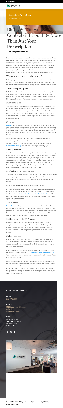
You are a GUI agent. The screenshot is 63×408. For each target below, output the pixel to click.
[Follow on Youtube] (14, 332)
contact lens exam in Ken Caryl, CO (42, 253)
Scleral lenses (11, 206)
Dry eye (9, 125)
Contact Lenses (22, 52)
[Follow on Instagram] (11, 332)
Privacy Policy (14, 378)
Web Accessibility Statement (19, 383)
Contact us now (15, 18)
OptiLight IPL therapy (13, 146)
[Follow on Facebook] (7, 332)
